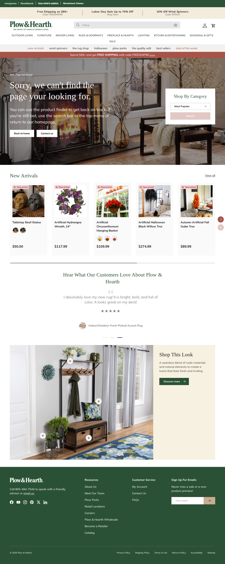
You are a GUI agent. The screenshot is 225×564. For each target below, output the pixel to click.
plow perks (120, 48)
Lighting (144, 35)
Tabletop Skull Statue (26, 222)
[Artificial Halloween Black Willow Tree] (155, 201)
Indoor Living (65, 35)
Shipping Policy (142, 552)
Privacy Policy (123, 552)
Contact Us (139, 493)
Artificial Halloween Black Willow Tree (152, 224)
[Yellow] (100, 238)
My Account (139, 486)
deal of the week (186, 48)
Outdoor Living (22, 35)
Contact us (47, 133)
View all (210, 175)
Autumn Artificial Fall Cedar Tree (195, 224)
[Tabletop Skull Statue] (28, 201)
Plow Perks (92, 500)
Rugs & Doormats (91, 35)
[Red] (114, 238)
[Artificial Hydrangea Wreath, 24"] (70, 201)
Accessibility (196, 552)
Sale (112, 41)
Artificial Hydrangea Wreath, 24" (67, 224)
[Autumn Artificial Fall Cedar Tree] (197, 201)
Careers (90, 513)
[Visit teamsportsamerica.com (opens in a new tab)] (48, 4)
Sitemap (211, 552)
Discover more (172, 381)
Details (152, 55)
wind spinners (58, 48)
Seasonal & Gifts (201, 35)
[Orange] (107, 238)
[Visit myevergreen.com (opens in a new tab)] (10, 4)
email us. (29, 493)
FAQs (135, 500)
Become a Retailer (96, 526)
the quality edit (141, 48)
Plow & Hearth (25, 552)
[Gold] (16, 230)
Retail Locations (95, 506)
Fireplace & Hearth (120, 35)
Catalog (90, 532)
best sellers (163, 48)
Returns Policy (179, 552)
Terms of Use (160, 552)
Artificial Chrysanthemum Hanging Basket (107, 226)
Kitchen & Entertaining (170, 35)
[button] (213, 25)
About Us (90, 486)
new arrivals (36, 48)
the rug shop (81, 48)
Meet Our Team (94, 493)
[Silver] (23, 230)
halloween (100, 48)
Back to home (22, 133)
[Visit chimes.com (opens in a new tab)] (73, 4)
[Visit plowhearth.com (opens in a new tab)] (27, 4)
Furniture (44, 35)
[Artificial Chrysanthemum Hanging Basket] (113, 201)
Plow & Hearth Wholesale (101, 519)
